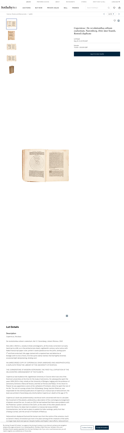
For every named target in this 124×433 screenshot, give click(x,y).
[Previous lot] (104, 14)
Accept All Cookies (102, 427)
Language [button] (115, 2)
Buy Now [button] (38, 8)
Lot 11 (30, 14)
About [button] (58, 2)
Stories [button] (84, 2)
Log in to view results (97, 54)
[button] (45, 165)
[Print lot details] (118, 20)
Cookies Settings (87, 427)
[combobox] (98, 8)
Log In (28, 2)
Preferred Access (43, 2)
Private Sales (53, 8)
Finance (75, 8)
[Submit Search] (108, 8)
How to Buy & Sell (99, 2)
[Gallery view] (66, 316)
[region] (62, 428)
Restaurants (70, 2)
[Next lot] (119, 14)
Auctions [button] (27, 8)
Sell (65, 8)
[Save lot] (114, 20)
